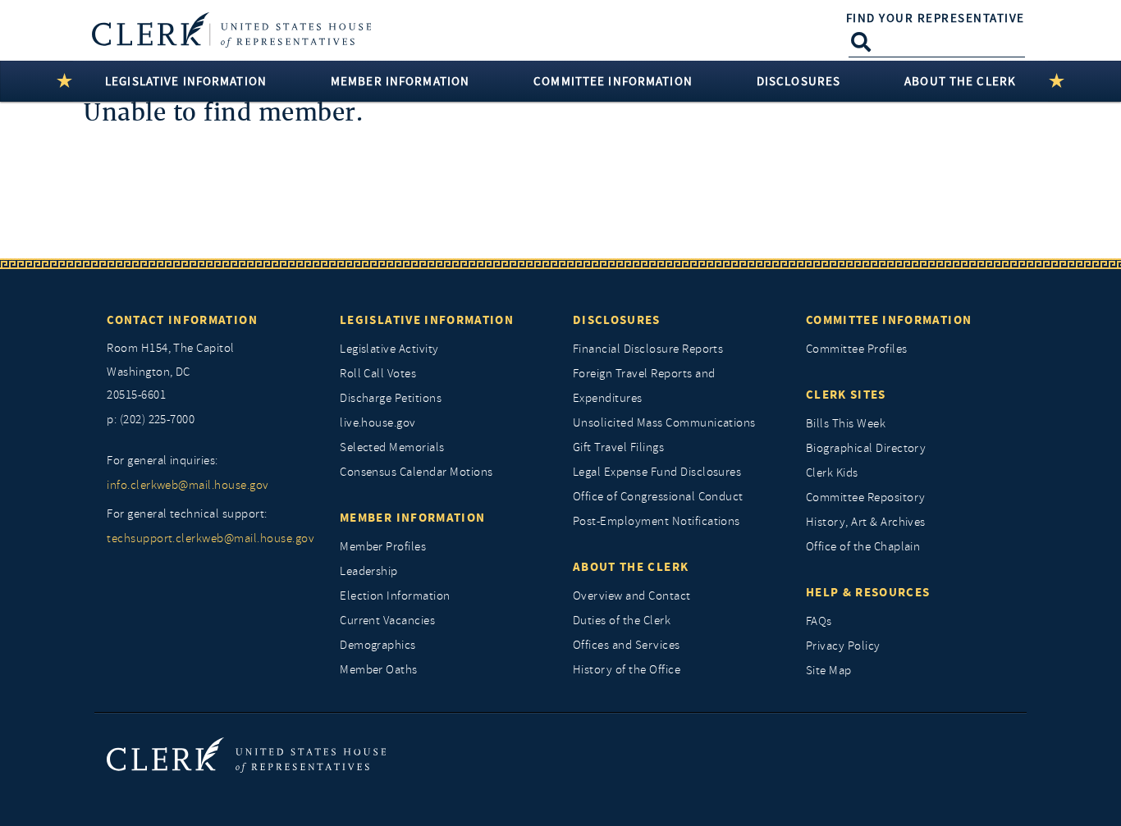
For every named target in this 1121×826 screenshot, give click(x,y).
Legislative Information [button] (186, 81)
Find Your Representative (935, 18)
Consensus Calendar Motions (416, 472)
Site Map (829, 670)
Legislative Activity (389, 349)
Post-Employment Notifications (656, 521)
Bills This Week (845, 423)
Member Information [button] (400, 81)
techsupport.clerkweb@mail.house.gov (210, 538)
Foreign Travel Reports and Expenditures (644, 386)
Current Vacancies (387, 620)
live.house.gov (378, 423)
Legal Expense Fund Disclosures (657, 472)
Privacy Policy (843, 646)
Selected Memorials (392, 447)
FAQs (819, 621)
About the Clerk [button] (960, 81)
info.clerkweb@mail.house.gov (187, 485)
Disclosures (617, 320)
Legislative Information (427, 320)
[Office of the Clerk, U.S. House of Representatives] (246, 754)
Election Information (395, 596)
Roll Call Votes (378, 373)
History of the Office (626, 670)
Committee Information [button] (613, 81)
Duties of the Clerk (621, 620)
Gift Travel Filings (618, 447)
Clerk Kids (832, 473)
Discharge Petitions (391, 398)
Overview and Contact (632, 596)
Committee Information (889, 320)
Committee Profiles (857, 349)
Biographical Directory (866, 448)
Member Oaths (379, 670)
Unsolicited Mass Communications (664, 423)
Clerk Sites (846, 394)
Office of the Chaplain (863, 546)
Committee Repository (866, 497)
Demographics (378, 645)
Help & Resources (868, 592)
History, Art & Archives (866, 522)
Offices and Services (626, 645)
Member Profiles (383, 546)
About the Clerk (631, 567)
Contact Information (182, 320)
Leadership (369, 571)
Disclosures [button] (798, 81)
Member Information (412, 517)
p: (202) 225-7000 (150, 419)
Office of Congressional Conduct (658, 496)
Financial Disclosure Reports (648, 349)
